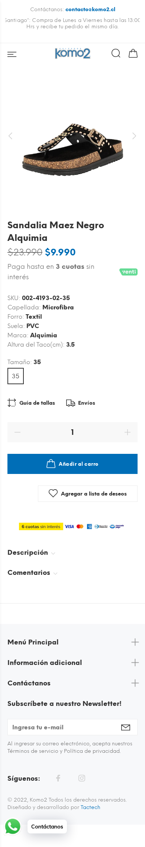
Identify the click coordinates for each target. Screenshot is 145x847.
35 (15, 376)
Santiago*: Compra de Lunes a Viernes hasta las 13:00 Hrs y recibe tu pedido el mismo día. (72, 23)
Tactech (90, 807)
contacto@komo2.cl (90, 9)
